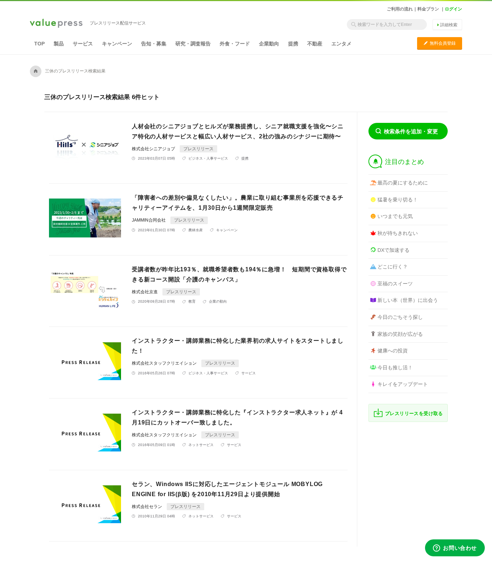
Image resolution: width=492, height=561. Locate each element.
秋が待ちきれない (397, 233)
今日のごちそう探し (400, 317)
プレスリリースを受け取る (414, 413)
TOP (39, 43)
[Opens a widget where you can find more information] (455, 548)
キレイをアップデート (402, 384)
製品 (59, 43)
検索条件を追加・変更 (411, 131)
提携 (293, 43)
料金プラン (428, 9)
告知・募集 (153, 43)
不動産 (314, 43)
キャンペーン (117, 43)
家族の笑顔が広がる (400, 334)
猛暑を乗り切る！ (397, 199)
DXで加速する (393, 250)
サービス (83, 43)
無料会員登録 (440, 43)
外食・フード (235, 43)
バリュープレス (56, 24)
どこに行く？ (392, 267)
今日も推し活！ (395, 367)
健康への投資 (392, 350)
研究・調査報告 (193, 43)
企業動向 (269, 43)
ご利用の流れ (400, 9)
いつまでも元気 (395, 216)
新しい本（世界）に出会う (407, 300)
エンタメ (341, 43)
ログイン (453, 9)
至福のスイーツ (395, 283)
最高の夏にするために (402, 183)
